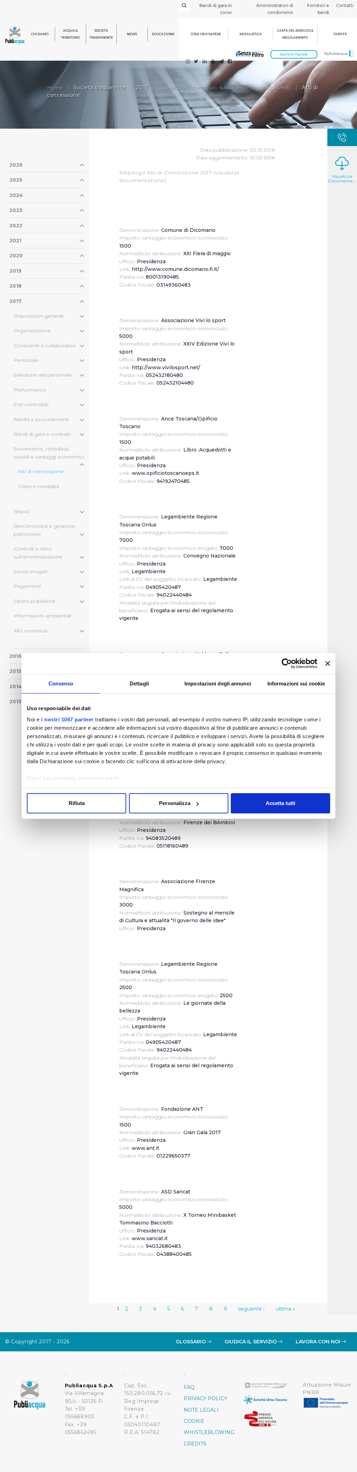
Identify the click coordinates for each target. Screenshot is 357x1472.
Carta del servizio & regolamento (295, 34)
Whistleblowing (208, 1432)
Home (55, 87)
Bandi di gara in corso (215, 9)
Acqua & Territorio (70, 34)
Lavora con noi (319, 1341)
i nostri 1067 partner (67, 719)
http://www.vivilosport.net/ (166, 367)
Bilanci (21, 511)
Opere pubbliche (34, 601)
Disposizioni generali (38, 316)
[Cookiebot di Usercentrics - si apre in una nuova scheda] (286, 663)
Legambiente (149, 571)
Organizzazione (32, 330)
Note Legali (201, 1410)
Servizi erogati (30, 571)
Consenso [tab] (61, 683)
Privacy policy (205, 1398)
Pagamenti (27, 586)
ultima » (285, 1309)
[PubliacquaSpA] (230, 62)
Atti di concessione (41, 471)
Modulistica (251, 34)
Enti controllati (31, 404)
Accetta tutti (280, 803)
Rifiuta (77, 803)
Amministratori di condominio (274, 9)
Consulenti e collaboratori (45, 345)
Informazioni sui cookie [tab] (296, 683)
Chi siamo (39, 34)
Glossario (191, 1341)
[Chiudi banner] (327, 663)
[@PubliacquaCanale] (221, 62)
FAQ (189, 1387)
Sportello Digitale (294, 54)
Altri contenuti (30, 631)
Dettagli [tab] (139, 683)
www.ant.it (145, 1148)
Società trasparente (101, 34)
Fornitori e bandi (318, 9)
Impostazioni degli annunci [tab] (217, 683)
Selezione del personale (43, 375)
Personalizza (174, 803)
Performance (30, 390)
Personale (26, 360)
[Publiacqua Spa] (204, 62)
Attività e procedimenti (41, 419)
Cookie (194, 1421)
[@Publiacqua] (188, 62)
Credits (195, 1444)
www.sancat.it (150, 1238)
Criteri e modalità (38, 486)
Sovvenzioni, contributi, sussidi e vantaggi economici (225, 87)
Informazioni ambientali (42, 616)
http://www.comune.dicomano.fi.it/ (175, 269)
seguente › (251, 1309)
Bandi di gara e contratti (42, 434)
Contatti (345, 5)
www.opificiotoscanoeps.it (165, 473)
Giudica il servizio (251, 1341)
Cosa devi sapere (206, 34)
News (132, 34)
